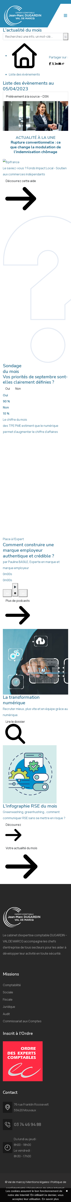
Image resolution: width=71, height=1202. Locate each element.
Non (18, 388)
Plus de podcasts (18, 601)
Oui (7, 388)
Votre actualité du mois (21, 848)
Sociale (8, 992)
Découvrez (13, 825)
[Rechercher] (65, 36)
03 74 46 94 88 (27, 1124)
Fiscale (7, 999)
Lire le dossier (15, 721)
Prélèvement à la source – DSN (27, 96)
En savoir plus (50, 1198)
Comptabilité (12, 985)
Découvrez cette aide (21, 181)
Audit (6, 1014)
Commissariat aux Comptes (22, 1021)
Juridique (9, 1007)
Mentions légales (38, 1182)
